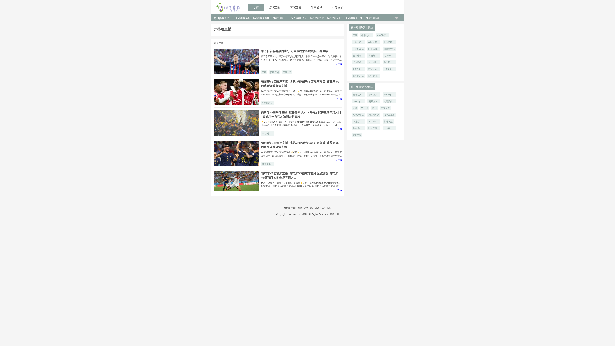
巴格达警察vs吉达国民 (358, 115)
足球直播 (274, 7)
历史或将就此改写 (373, 49)
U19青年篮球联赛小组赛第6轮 (389, 128)
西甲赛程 (274, 72)
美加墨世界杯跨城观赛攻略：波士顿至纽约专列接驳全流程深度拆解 (389, 62)
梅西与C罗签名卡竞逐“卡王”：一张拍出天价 (373, 56)
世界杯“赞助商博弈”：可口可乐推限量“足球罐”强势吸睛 (389, 56)
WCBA (364, 108)
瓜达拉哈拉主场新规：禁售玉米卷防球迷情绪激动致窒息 (389, 42)
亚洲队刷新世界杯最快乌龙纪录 (358, 49)
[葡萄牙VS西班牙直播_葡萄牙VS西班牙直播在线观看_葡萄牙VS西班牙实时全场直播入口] (236, 184)
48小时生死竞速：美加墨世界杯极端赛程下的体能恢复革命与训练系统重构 (267, 134)
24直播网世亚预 (335, 18)
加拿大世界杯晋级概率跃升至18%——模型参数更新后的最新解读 (389, 49)
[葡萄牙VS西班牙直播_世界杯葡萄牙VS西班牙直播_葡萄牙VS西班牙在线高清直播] (236, 92)
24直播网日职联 (299, 18)
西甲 (264, 72)
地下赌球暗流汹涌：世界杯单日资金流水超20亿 (358, 56)
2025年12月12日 (374, 122)
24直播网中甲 (317, 18)
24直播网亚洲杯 (354, 18)
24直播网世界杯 (261, 18)
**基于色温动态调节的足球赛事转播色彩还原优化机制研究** (358, 42)
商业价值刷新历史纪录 (373, 76)
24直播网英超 (243, 18)
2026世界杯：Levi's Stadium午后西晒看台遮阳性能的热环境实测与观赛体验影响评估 (373, 62)
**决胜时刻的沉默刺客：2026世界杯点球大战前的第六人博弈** (267, 103)
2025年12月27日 (389, 95)
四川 (374, 108)
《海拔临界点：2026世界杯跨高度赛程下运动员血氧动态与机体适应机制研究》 (358, 62)
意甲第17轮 (373, 101)
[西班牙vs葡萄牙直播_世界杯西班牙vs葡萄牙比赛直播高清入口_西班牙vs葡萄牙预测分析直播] (236, 123)
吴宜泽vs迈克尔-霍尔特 (358, 128)
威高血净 (357, 134)
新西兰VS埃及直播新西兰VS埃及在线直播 (358, 95)
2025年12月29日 (358, 101)
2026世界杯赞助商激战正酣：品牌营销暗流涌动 (389, 69)
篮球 (355, 108)
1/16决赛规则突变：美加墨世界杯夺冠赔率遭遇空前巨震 (382, 35)
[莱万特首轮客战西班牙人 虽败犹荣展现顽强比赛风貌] (236, 61)
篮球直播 (295, 7)
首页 (256, 7)
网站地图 (334, 214)
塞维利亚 (388, 121)
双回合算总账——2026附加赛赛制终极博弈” (373, 42)
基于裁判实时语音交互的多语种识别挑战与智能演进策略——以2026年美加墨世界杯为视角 (267, 164)
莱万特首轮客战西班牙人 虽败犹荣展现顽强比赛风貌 (294, 51)
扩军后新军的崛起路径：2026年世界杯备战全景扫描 (373, 69)
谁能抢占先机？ (358, 76)
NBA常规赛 (389, 114)
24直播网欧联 (372, 18)
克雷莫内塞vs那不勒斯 (389, 101)
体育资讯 (316, 7)
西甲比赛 (287, 72)
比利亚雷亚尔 (373, 128)
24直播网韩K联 (280, 18)
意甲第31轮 (373, 95)
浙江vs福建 (373, 114)
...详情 (339, 63)
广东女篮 (385, 108)
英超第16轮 (358, 122)
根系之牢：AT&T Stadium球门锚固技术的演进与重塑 (367, 35)
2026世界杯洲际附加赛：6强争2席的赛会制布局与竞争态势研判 (358, 69)
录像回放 (337, 7)
